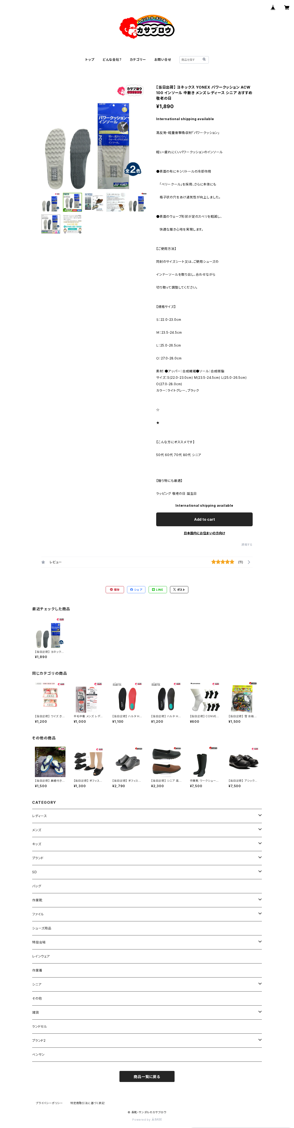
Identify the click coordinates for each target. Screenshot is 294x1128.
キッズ (36, 844)
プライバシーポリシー (49, 1103)
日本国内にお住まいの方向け (204, 533)
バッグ (36, 886)
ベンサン (38, 1054)
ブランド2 (39, 1040)
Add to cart (204, 519)
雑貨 (35, 1012)
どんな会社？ (112, 59)
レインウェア (41, 956)
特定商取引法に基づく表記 (87, 1103)
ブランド (38, 858)
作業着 (37, 970)
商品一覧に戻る (147, 1076)
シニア (37, 984)
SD (34, 872)
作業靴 (37, 900)
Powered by (142, 1119)
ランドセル (39, 1026)
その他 (37, 998)
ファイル (38, 914)
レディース (39, 816)
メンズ (36, 830)
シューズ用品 (41, 928)
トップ (89, 59)
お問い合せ (162, 59)
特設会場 (39, 942)
